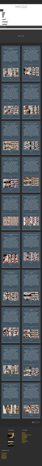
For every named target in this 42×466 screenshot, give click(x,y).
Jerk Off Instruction (10, 56)
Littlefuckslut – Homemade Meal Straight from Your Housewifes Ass (31, 385)
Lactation (15, 56)
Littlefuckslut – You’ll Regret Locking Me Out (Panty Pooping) (11, 48)
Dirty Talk (13, 54)
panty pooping (5, 59)
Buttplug (12, 52)
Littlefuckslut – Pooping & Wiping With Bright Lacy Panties (11, 235)
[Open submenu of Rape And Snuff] (7, 21)
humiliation (5, 56)
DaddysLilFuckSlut (7, 54)
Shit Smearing (8, 60)
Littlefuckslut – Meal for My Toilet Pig (11, 309)
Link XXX (23, 442)
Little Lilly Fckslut (15, 57)
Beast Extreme (4, 456)
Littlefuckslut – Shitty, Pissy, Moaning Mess (31, 123)
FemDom (8, 55)
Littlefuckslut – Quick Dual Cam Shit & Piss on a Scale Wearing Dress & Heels (31, 197)
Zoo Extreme (4, 458)
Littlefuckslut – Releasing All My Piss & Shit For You (11, 197)
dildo (11, 54)
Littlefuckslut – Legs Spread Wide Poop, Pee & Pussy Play (31, 347)
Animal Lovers (4, 455)
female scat (5, 55)
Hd (17, 55)
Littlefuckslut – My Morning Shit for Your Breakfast (31, 272)
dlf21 (16, 54)
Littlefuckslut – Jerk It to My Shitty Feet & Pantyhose (10, 385)
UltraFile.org (24, 433)
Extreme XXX (24, 438)
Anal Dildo (16, 51)
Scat (10, 59)
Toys (11, 61)
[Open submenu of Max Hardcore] (7, 23)
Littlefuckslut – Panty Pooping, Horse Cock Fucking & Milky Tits (10, 272)
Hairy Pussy (15, 55)
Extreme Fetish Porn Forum (26, 434)
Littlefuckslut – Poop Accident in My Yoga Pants (31, 234)
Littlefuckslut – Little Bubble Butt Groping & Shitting (31, 310)
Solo (11, 60)
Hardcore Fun (24, 440)
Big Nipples (6, 52)
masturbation (16, 58)
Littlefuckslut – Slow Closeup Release (10, 123)
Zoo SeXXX (4, 454)
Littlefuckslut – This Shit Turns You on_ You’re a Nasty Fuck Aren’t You (11, 86)
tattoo (17, 60)
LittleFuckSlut (5, 51)
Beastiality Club (4, 457)
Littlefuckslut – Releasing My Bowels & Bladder (31, 158)
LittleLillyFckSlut (10, 58)
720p (13, 51)
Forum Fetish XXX (25, 441)
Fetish (12, 55)
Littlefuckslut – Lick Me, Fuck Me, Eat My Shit (11, 347)
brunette (9, 52)
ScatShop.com (14, 59)
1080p (11, 51)
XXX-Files (23, 432)
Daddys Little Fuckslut (12, 53)
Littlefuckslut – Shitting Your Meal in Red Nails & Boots (10, 159)
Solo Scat (14, 60)
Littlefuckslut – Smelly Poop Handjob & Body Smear (31, 86)
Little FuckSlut (9, 57)
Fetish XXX (24, 439)
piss (9, 59)
